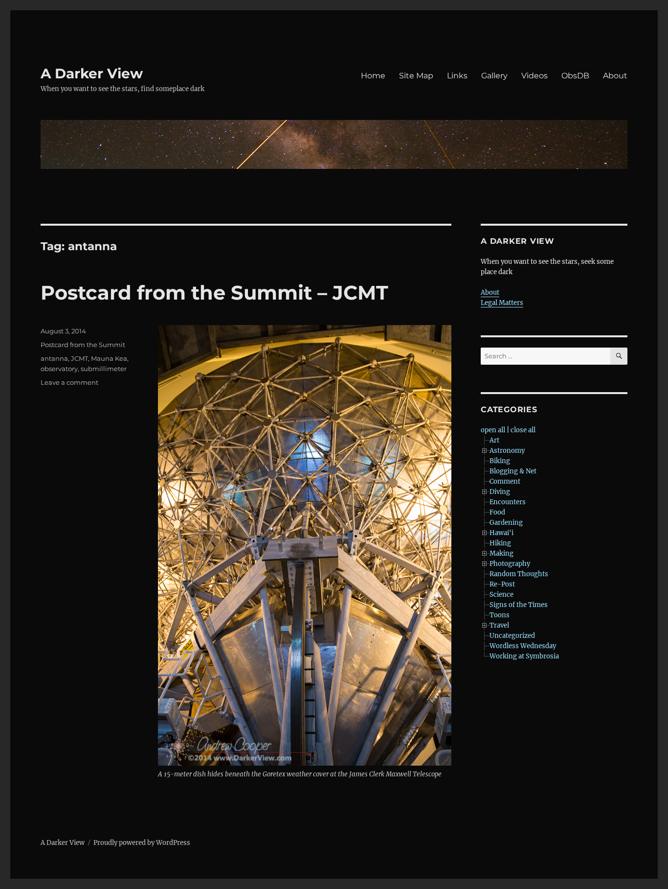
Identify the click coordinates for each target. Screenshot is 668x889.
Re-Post (502, 584)
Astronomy (507, 450)
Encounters (508, 502)
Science (501, 594)
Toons (500, 615)
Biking (500, 461)
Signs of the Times (519, 605)
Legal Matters (502, 303)
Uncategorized (512, 636)
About (615, 75)
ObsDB (575, 75)
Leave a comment (69, 382)
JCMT (79, 358)
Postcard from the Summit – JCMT (214, 292)
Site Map (416, 75)
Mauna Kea (109, 358)
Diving (500, 492)
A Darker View (92, 73)
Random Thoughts (519, 574)
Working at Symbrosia (524, 656)
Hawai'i (501, 533)
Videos (534, 75)
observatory (59, 369)
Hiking (500, 543)
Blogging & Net (513, 471)
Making (501, 553)
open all (493, 430)
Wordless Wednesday (523, 646)
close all (523, 430)
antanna (54, 358)
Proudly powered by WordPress (141, 843)
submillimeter (104, 369)
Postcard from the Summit (83, 345)
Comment (505, 481)
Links (457, 75)
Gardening (506, 522)
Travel (499, 625)
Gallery (494, 75)
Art (494, 440)
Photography (510, 564)
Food (497, 512)
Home (373, 75)
